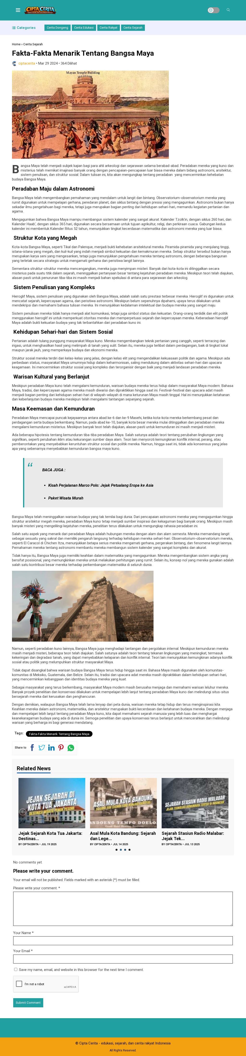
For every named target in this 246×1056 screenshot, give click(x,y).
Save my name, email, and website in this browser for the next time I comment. (81, 970)
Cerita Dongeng (57, 27)
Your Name (22, 933)
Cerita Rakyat (108, 27)
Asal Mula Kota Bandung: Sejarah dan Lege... (121, 836)
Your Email (21, 951)
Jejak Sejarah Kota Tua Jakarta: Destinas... (49, 836)
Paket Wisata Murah (65, 498)
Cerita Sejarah (132, 27)
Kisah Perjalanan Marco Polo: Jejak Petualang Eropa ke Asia (101, 485)
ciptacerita (26, 63)
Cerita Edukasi (84, 27)
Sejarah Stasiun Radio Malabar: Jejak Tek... (191, 836)
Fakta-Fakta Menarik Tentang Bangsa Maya (59, 734)
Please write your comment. (35, 888)
